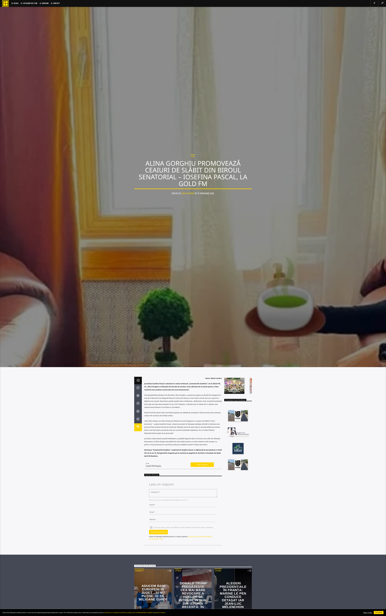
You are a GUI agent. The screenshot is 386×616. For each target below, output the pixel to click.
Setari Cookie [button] (367, 612)
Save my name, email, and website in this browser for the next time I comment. (183, 528)
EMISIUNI (45, 3)
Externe (178, 571)
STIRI (193, 157)
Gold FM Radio (187, 193)
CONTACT (56, 3)
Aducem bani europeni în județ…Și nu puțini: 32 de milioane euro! (153, 592)
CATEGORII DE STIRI (30, 3)
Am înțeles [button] (378, 612)
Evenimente (139, 571)
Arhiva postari (202, 465)
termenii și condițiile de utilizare (116, 612)
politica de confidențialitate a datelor (140, 612)
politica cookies (160, 612)
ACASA (16, 3)
